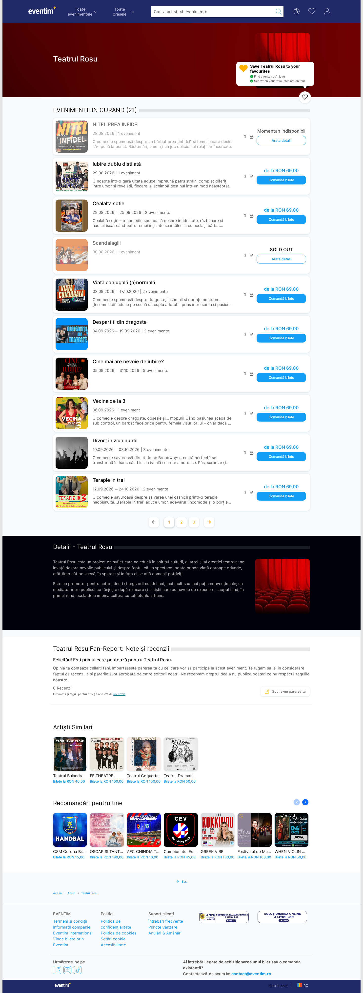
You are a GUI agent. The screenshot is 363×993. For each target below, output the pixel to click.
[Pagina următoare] (209, 522)
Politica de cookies (118, 933)
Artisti (71, 893)
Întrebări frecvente (165, 921)
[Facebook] (57, 970)
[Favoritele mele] (311, 10)
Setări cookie (113, 938)
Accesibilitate (113, 944)
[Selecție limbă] (296, 10)
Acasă (57, 893)
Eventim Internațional (73, 933)
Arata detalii (281, 140)
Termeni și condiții (70, 921)
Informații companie (71, 927)
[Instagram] (67, 970)
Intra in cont (278, 985)
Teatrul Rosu (89, 893)
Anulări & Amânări (165, 933)
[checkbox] (305, 97)
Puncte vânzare (162, 927)
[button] (305, 802)
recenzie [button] (119, 694)
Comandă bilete (281, 180)
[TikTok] (77, 970)
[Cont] (327, 10)
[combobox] (212, 11)
